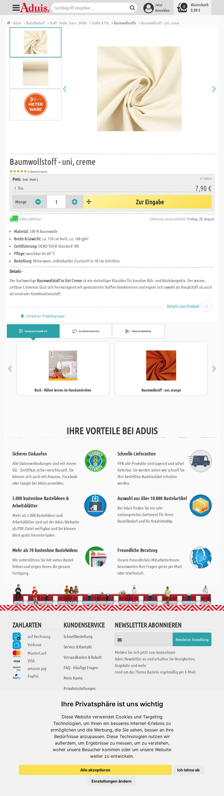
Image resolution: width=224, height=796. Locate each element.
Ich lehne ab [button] (188, 770)
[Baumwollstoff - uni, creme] (139, 88)
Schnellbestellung (78, 636)
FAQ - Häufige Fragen (81, 667)
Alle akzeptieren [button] (95, 770)
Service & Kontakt (78, 646)
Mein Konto (73, 677)
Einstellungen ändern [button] (112, 781)
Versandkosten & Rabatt (83, 657)
